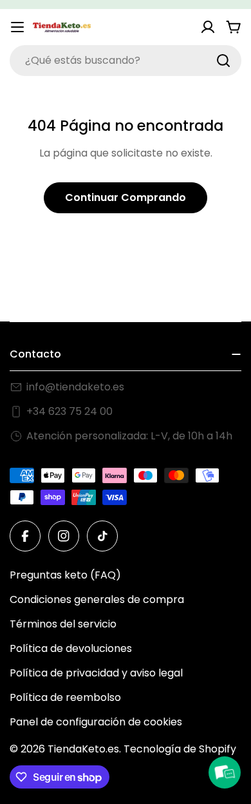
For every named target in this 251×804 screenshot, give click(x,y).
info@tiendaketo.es (75, 386)
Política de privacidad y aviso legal (96, 672)
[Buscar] (223, 60)
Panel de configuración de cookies (96, 721)
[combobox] (125, 60)
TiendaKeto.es (83, 749)
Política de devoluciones (71, 648)
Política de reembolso (65, 697)
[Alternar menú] (17, 27)
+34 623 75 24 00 (69, 411)
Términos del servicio (63, 624)
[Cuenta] (208, 27)
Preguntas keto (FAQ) (65, 575)
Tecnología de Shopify (180, 749)
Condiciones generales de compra (97, 599)
